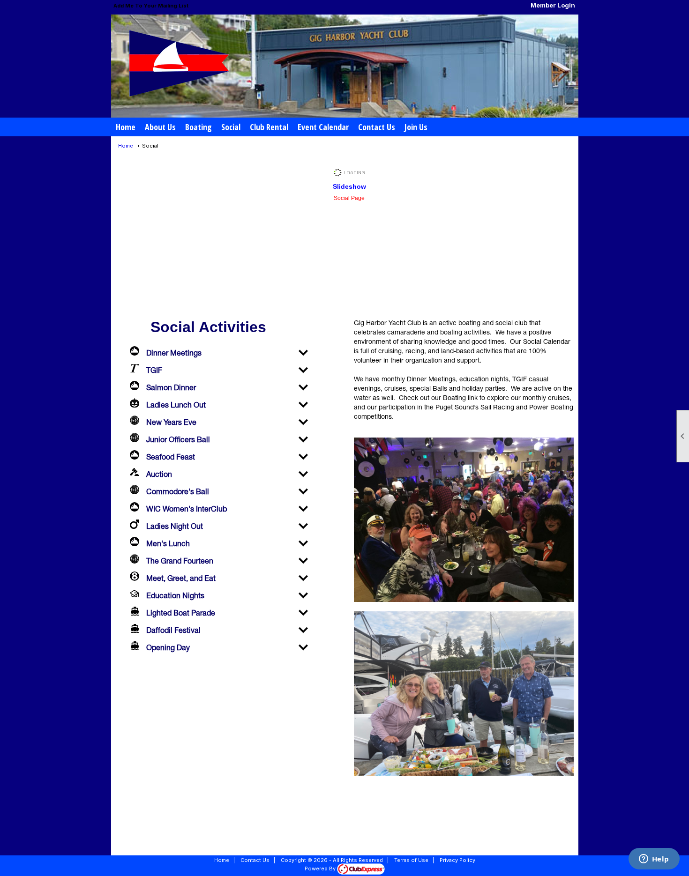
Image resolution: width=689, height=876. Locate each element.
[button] (160, 127)
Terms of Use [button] (411, 860)
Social (230, 127)
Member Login (553, 5)
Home (125, 127)
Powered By (321, 868)
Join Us (415, 127)
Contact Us (376, 127)
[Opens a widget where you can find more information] (654, 859)
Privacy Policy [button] (457, 860)
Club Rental (269, 127)
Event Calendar (323, 127)
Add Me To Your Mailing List (150, 5)
